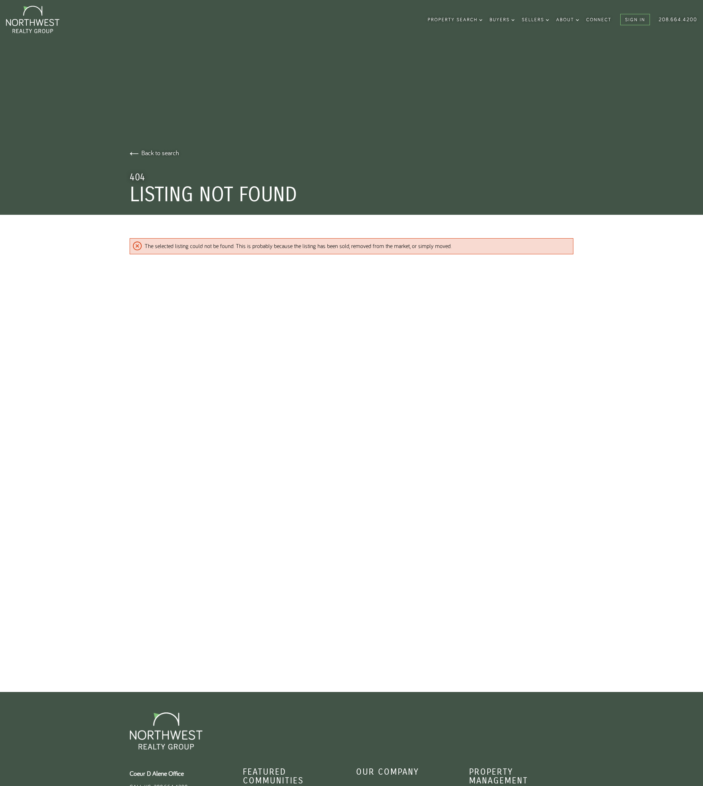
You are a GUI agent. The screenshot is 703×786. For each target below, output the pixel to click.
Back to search (160, 153)
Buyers (501, 19)
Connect (598, 19)
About (566, 19)
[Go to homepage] (43, 19)
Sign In (635, 19)
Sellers (534, 19)
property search (453, 19)
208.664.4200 (678, 19)
